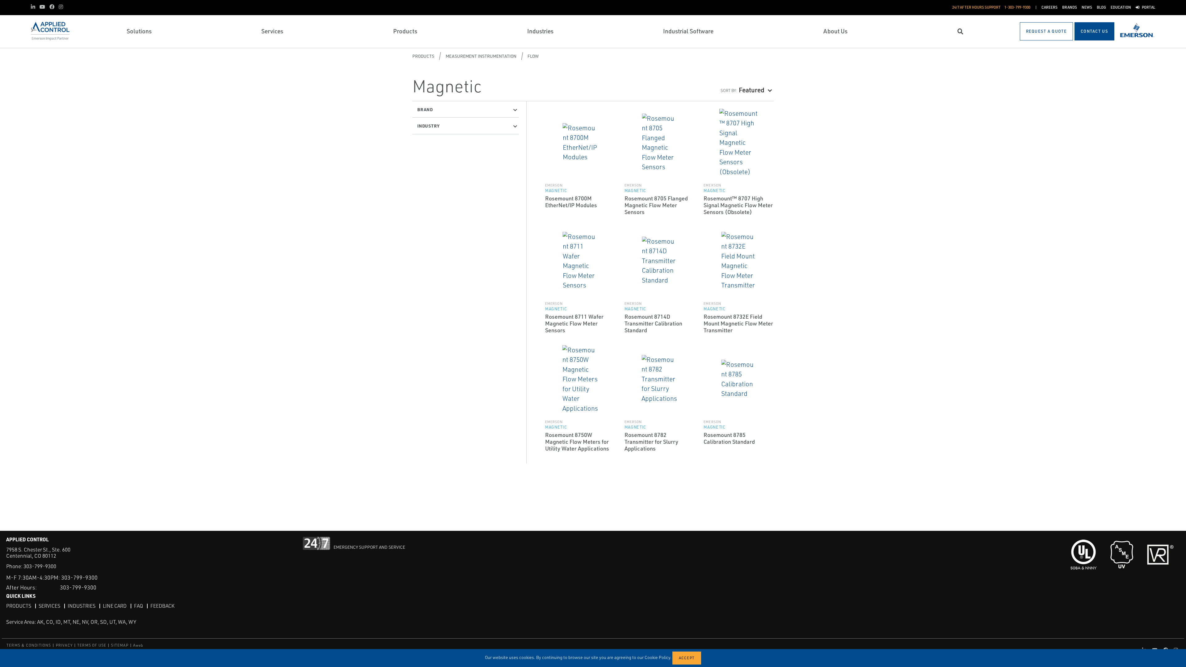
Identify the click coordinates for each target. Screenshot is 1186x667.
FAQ (138, 606)
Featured (751, 90)
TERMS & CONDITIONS (28, 645)
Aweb (138, 645)
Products (423, 56)
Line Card (115, 606)
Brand (425, 109)
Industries (81, 606)
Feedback (162, 606)
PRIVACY (64, 645)
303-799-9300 (39, 566)
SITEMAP (119, 645)
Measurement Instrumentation (481, 56)
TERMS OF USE (91, 645)
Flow (533, 56)
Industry (428, 125)
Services (49, 606)
